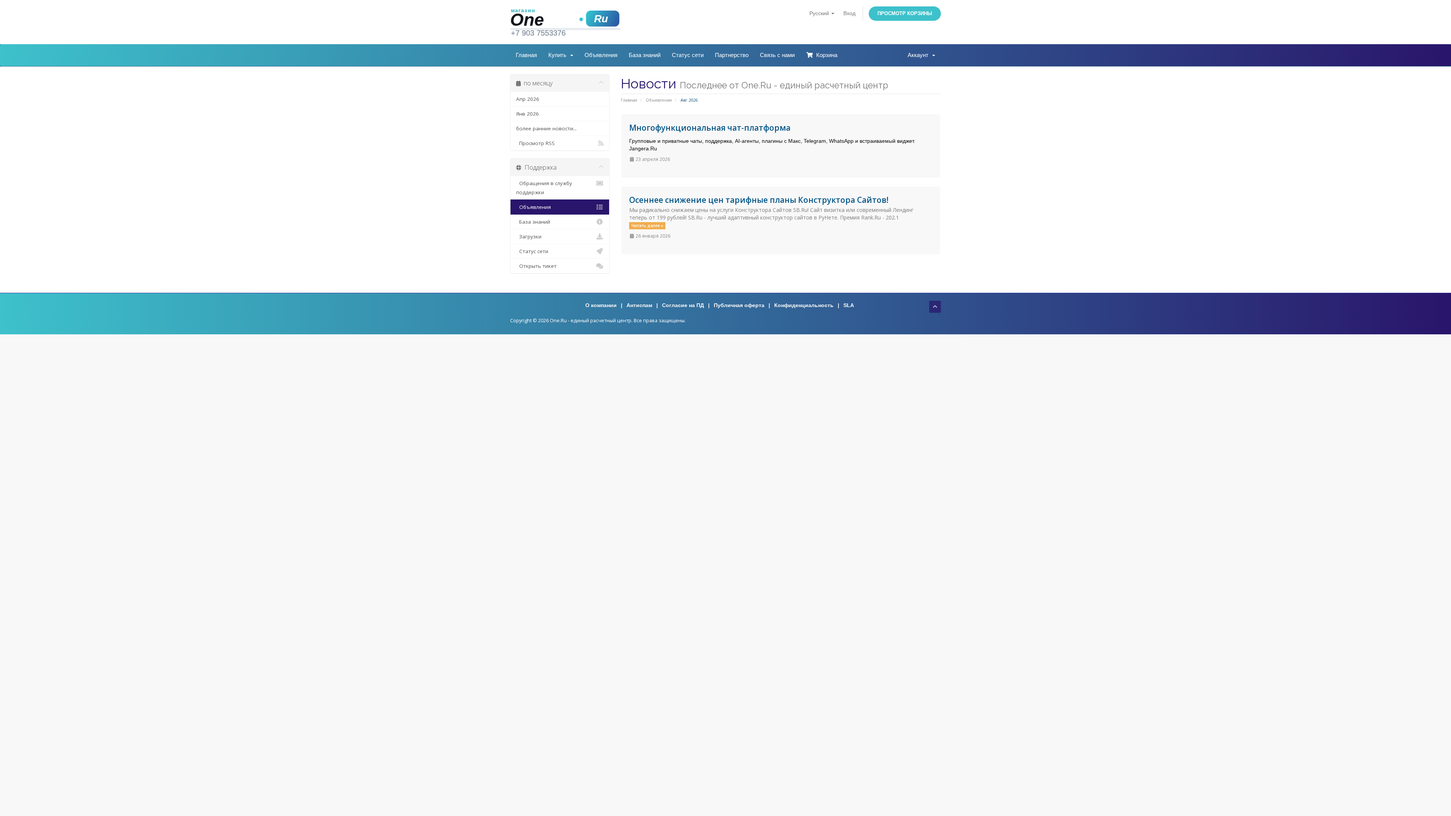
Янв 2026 (527, 113)
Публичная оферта (739, 305)
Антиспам (639, 305)
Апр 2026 (527, 99)
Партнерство (732, 55)
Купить (558, 55)
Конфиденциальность (804, 305)
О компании (601, 305)
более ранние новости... (546, 128)
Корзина (825, 55)
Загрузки (528, 236)
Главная (526, 55)
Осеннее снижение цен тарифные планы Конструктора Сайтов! (758, 200)
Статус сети (688, 55)
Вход (849, 13)
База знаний (645, 55)
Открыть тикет (536, 266)
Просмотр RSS (535, 143)
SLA (848, 305)
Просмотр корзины (904, 13)
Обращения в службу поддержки (544, 188)
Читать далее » (647, 225)
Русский (820, 13)
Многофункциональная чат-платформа (709, 127)
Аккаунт (919, 55)
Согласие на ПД (683, 305)
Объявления (601, 55)
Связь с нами (777, 55)
